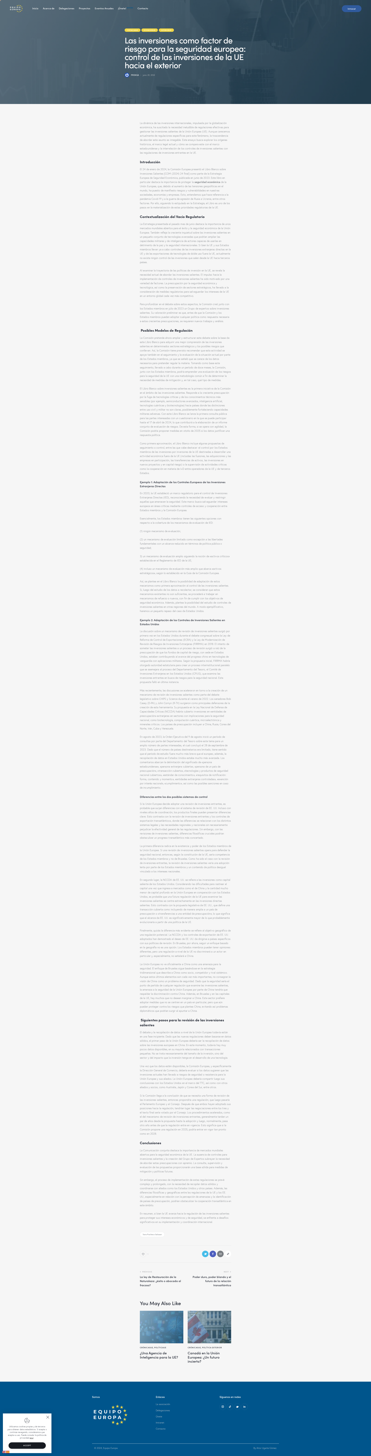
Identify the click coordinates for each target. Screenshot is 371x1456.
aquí (31, 1438)
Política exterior (212, 1347)
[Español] (8, 1451)
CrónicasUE (132, 30)
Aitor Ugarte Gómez (266, 1448)
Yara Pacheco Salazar (152, 1234)
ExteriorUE (166, 30)
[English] (4, 1451)
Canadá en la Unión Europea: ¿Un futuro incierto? (204, 1357)
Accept (27, 1445)
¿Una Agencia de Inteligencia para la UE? (159, 1355)
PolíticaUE (160, 1347)
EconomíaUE (149, 30)
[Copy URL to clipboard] (228, 1254)
